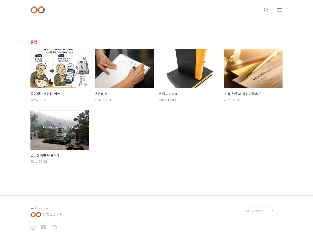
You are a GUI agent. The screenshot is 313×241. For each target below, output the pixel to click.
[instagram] (33, 228)
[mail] (54, 228)
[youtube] (43, 228)
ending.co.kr (39, 208)
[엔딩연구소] (37, 10)
